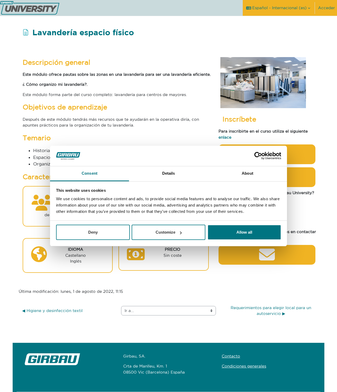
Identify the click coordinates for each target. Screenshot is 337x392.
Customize (165, 232)
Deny (93, 232)
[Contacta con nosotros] (267, 259)
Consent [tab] (89, 173)
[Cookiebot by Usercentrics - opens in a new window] (258, 156)
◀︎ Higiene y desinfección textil (52, 310)
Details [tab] (168, 173)
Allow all (244, 232)
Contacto (231, 356)
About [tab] (247, 173)
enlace (225, 137)
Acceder (326, 8)
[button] (278, 8)
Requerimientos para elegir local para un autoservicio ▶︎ (272, 310)
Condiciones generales (244, 366)
